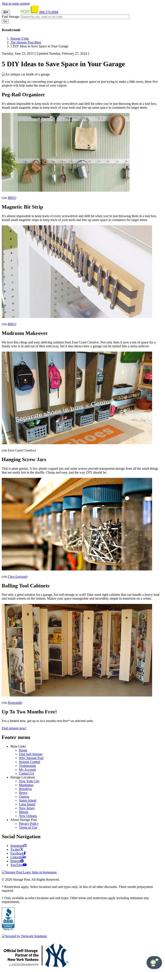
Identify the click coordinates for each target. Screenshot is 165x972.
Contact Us (26, 773)
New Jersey (27, 808)
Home (23, 750)
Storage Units (19, 38)
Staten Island (27, 800)
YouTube (16, 865)
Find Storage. (11, 16)
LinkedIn (16, 857)
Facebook (17, 853)
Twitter (15, 849)
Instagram (17, 845)
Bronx (23, 792)
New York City (29, 781)
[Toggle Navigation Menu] (6, 12)
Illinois (23, 812)
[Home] (25, 12)
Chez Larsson (17, 576)
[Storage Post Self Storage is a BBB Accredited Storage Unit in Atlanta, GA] (8, 919)
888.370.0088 (48, 12)
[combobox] (75, 17)
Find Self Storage (31, 754)
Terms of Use (28, 827)
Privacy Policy (29, 823)
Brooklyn (25, 789)
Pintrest (15, 861)
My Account (27, 769)
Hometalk (14, 702)
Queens (24, 796)
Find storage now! (14, 728)
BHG (11, 198)
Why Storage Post (31, 758)
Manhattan (26, 785)
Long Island (27, 804)
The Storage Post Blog (25, 42)
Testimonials (27, 765)
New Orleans (28, 816)
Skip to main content (16, 3)
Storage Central (29, 762)
